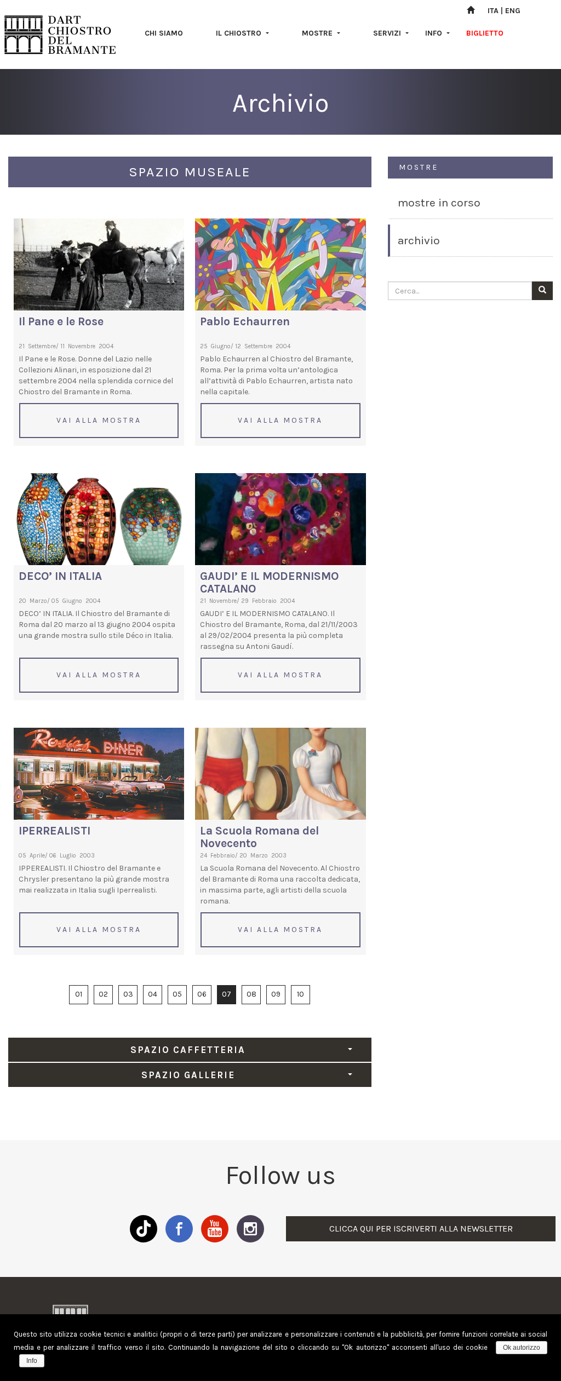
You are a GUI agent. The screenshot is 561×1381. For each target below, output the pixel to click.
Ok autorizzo (521, 1347)
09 (275, 994)
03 (128, 994)
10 (300, 994)
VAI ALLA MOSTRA (98, 420)
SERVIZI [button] (388, 33)
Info (31, 1361)
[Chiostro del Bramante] (60, 34)
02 (103, 994)
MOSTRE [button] (318, 33)
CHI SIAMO (164, 33)
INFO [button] (434, 33)
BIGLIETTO (484, 33)
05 (177, 994)
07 (226, 994)
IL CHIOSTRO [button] (240, 33)
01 (78, 994)
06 (202, 994)
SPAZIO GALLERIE (188, 1074)
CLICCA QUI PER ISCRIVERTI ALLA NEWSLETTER (421, 1228)
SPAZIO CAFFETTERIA (187, 1049)
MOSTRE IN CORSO (439, 202)
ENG (512, 10)
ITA (493, 10)
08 (251, 994)
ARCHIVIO (419, 240)
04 (152, 994)
